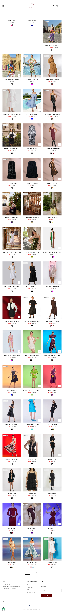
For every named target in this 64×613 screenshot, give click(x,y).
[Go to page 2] (36, 573)
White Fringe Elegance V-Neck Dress (12, 252)
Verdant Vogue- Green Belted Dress (32, 390)
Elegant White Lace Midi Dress (11, 286)
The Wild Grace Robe (32, 148)
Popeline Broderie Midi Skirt (52, 79)
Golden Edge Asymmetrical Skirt (52, 355)
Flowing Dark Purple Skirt (11, 217)
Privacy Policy (30, 587)
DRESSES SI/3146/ (12, 562)
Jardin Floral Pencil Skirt (32, 79)
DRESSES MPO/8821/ (11, 528)
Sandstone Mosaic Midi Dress (32, 217)
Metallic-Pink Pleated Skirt (52, 286)
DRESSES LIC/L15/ (52, 390)
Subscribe (46, 595)
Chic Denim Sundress (12, 390)
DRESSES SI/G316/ (32, 493)
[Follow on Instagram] (3, 601)
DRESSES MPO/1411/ (52, 528)
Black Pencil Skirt (52, 424)
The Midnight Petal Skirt (32, 183)
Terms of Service (31, 592)
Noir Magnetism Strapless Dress (52, 114)
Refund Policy (30, 589)
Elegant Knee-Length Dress (32, 355)
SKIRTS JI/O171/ (11, 20)
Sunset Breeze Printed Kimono (52, 45)
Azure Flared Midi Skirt (31, 114)
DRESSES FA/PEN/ (52, 459)
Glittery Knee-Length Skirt (32, 424)
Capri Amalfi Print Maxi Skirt (12, 79)
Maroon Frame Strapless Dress (52, 148)
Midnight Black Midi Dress (11, 424)
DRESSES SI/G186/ (52, 493)
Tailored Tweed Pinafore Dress (11, 148)
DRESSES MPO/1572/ (32, 528)
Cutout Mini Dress (31, 459)
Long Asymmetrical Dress (52, 321)
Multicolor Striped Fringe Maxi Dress (52, 252)
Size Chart (29, 585)
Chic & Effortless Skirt (52, 217)
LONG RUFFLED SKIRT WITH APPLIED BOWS (12, 114)
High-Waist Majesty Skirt (11, 459)
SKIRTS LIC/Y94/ (32, 20)
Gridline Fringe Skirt (12, 183)
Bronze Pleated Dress (52, 183)
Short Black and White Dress (12, 321)
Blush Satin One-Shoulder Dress (12, 355)
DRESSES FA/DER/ (12, 493)
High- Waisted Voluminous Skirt (32, 321)
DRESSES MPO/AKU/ (52, 562)
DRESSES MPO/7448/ (32, 562)
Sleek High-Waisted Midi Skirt (32, 286)
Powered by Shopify (36, 609)
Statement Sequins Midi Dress (32, 252)
